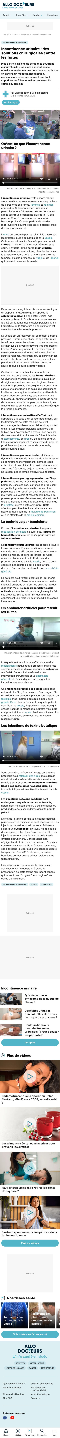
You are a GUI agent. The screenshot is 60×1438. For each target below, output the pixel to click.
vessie (48, 237)
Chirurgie (47, 884)
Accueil (5, 34)
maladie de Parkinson (43, 511)
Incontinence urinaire (41, 34)
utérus (54, 257)
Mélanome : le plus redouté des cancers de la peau (41, 1318)
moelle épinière (35, 514)
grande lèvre (8, 702)
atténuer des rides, (29, 775)
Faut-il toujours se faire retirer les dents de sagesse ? (28, 1189)
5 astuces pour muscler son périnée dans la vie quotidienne (29, 1233)
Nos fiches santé (21, 1298)
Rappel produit (37, 1363)
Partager (13, 102)
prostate (9, 504)
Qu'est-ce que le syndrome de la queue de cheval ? (42, 999)
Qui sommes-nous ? (14, 1383)
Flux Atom (36, 1398)
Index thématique (40, 1394)
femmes (35, 204)
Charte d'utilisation (13, 1394)
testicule (6, 698)
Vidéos (18, 1435)
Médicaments (47, 1368)
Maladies (25, 34)
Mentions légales (12, 1387)
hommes (48, 204)
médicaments (9, 665)
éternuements (11, 438)
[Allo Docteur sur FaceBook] (5, 1417)
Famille (36, 15)
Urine (34, 884)
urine (6, 234)
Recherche (42, 1435)
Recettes (20, 1363)
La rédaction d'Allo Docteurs (31, 92)
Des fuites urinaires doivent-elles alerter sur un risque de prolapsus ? (41, 1014)
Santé (6, 15)
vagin (39, 257)
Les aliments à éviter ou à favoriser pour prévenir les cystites (28, 1145)
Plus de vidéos (19, 1055)
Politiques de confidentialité (38, 1389)
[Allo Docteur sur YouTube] (12, 1417)
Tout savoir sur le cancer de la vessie (13, 1320)
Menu (54, 1435)
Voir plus (30, 1042)
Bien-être (21, 15)
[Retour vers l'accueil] (30, 5)
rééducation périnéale (13, 531)
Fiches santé (30, 1435)
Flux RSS (7, 1398)
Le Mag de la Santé (15, 1368)
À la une (6, 1435)
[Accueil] (30, 1351)
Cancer (32, 1368)
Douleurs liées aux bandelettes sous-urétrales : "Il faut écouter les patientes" (42, 1030)
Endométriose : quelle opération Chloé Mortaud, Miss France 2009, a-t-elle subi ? (29, 1099)
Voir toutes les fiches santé (30, 1334)
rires (26, 438)
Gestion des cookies (42, 1383)
